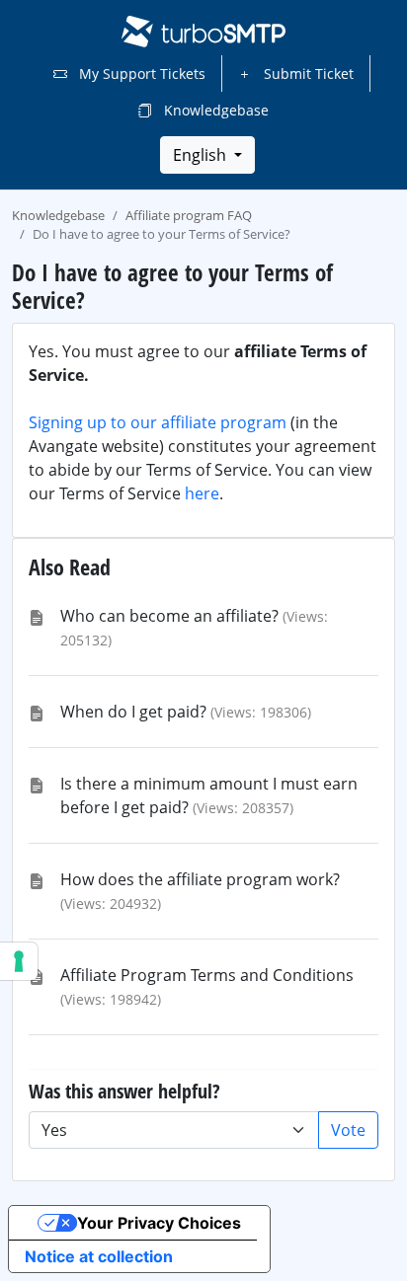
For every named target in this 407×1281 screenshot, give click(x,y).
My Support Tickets (140, 73)
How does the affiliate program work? (200, 879)
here (202, 493)
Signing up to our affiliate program (157, 422)
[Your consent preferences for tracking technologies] (19, 961)
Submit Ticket (307, 73)
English (201, 155)
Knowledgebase (214, 110)
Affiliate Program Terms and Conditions (207, 975)
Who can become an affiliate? (169, 616)
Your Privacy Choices (159, 1223)
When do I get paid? (133, 711)
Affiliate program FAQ (188, 215)
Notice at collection (99, 1256)
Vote (348, 1130)
